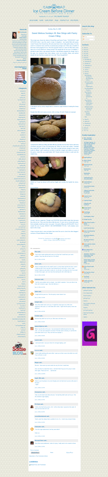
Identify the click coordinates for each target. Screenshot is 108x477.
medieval (22, 257)
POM (23, 284)
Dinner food (21, 185)
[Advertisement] (21, 369)
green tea (21, 220)
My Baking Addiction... (89, 235)
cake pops (21, 126)
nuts (22, 266)
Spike (36, 291)
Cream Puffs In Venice (89, 186)
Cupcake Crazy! (88, 196)
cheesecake (21, 141)
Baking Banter (87, 169)
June (86, 71)
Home (51, 452)
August (86, 67)
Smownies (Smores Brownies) (88, 113)
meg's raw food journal (89, 231)
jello (23, 235)
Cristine (37, 316)
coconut (22, 156)
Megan (37, 362)
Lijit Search (84, 29)
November (87, 61)
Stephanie (23, 32)
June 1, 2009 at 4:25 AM (40, 321)
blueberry (21, 108)
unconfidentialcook (40, 416)
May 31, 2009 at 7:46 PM (40, 297)
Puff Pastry (21, 292)
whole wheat (21, 336)
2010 (85, 55)
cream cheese (20, 172)
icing (23, 231)
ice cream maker (19, 229)
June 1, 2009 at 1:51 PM (40, 387)
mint (23, 259)
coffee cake (21, 159)
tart (23, 323)
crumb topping (20, 176)
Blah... (86, 117)
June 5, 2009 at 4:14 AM (40, 436)
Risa (36, 251)
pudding (22, 290)
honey (22, 224)
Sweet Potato (21, 321)
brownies (21, 115)
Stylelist (85, 317)
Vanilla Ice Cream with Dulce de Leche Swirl (89, 108)
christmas (21, 148)
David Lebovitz (87, 207)
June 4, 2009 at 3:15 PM (40, 422)
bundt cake (21, 117)
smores (22, 310)
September (87, 65)
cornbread (21, 170)
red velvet (21, 301)
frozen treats (20, 205)
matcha (22, 255)
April (86, 119)
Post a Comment (34, 450)
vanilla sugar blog (88, 280)
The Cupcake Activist (89, 272)
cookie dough (21, 161)
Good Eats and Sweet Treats (59, 40)
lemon (21, 248)
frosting (21, 202)
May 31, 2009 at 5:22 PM (40, 287)
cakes (22, 128)
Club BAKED (20, 154)
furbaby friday (21, 207)
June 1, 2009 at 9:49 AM (40, 358)
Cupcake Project (88, 200)
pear (23, 279)
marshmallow (21, 253)
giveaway (21, 213)
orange (22, 270)
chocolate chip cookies (18, 145)
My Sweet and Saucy (89, 239)
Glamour (85, 301)
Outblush (85, 307)
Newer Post (35, 452)
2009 (85, 57)
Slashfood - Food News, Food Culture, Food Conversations (89, 255)
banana (21, 97)
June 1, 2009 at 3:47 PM (40, 399)
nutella (22, 264)
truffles (22, 327)
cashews (22, 139)
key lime (22, 242)
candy (22, 132)
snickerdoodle (20, 312)
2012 (85, 51)
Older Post (69, 452)
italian (22, 233)
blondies (21, 106)
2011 (85, 53)
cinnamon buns (20, 152)
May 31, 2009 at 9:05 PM (40, 311)
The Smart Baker (19, 325)
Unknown (37, 279)
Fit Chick (37, 404)
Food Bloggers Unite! (89, 216)
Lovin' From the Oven (89, 228)
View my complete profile (20, 62)
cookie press (21, 163)
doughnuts (21, 187)
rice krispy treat (20, 303)
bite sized (21, 104)
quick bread (21, 297)
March (86, 121)
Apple (22, 93)
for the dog (21, 200)
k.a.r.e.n (37, 350)
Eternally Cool (86, 298)
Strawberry (21, 314)
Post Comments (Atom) (42, 456)
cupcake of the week (18, 178)
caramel (22, 135)
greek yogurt (21, 218)
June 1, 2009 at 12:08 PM (40, 373)
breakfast (21, 113)
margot (37, 302)
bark (23, 102)
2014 (85, 47)
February (87, 123)
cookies (21, 165)
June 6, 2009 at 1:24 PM (40, 446)
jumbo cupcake (20, 240)
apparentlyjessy (39, 326)
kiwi (23, 246)
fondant (22, 196)
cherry (22, 143)
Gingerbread (21, 211)
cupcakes (21, 183)
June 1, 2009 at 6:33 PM (40, 411)
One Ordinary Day (88, 249)
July (86, 69)
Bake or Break (87, 160)
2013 (85, 49)
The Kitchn (86, 276)
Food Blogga (87, 212)
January (87, 125)
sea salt (22, 305)
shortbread (21, 308)
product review (20, 288)
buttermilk (21, 121)
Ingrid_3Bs (38, 378)
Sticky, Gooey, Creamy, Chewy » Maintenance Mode (89, 261)
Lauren (37, 340)
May (86, 73)
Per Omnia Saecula (87, 310)
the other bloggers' (73, 231)
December (87, 59)
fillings (21, 194)
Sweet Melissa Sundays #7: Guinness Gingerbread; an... (88, 95)
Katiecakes (38, 426)
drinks (22, 189)
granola (22, 216)
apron (22, 95)
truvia (22, 330)
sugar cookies (20, 316)
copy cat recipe (20, 167)
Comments (86, 39)
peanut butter (20, 277)
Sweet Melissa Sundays (17, 319)
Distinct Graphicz (87, 295)
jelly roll (22, 238)
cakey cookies (20, 130)
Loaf (23, 251)
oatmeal (22, 268)
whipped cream (20, 334)
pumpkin (22, 295)
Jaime (36, 264)
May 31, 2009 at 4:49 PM (40, 275)
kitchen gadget (20, 244)
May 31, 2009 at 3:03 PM (40, 259)
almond (22, 91)
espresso (22, 192)
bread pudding (20, 110)
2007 (85, 130)
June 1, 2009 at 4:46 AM (40, 335)
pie (23, 281)
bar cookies (20, 99)
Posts (85, 36)
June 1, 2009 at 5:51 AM (40, 346)
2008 (85, 128)
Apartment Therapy (87, 290)
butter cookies (20, 119)
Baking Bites (87, 173)
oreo (23, 273)
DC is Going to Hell (87, 293)
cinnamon (21, 150)
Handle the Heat (88, 219)
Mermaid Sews (39, 440)
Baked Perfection (88, 164)
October (87, 63)
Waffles (22, 332)
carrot (22, 137)
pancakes (21, 275)
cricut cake (21, 174)
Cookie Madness (88, 182)
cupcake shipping (20, 181)
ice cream (21, 227)
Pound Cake (21, 286)
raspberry (21, 299)
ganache (22, 209)
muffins (21, 262)
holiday (21, 222)
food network (21, 198)
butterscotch (21, 124)
